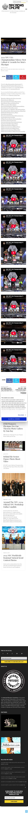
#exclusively (18, 84)
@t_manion (15, 107)
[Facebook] (3, 653)
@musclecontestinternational (8, 115)
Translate (23, 2)
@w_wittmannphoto (6, 111)
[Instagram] (12, 653)
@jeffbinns (13, 109)
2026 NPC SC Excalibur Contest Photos (10, 781)
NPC (24, 69)
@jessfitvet (22, 111)
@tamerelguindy (5, 100)
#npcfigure (3, 123)
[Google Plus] (17, 653)
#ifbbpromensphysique (6, 128)
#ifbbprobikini (17, 130)
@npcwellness (13, 104)
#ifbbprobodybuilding (6, 125)
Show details (21, 415)
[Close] (25, 787)
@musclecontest (17, 98)
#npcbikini (8, 123)
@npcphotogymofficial (6, 107)
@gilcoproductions (15, 111)
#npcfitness (4, 120)
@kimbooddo (9, 98)
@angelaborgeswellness (6, 114)
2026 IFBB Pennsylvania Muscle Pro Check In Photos (13, 762)
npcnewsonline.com (15, 89)
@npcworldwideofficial (13, 103)
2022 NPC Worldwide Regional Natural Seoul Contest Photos (13, 557)
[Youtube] (22, 653)
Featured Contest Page (14, 95)
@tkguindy (11, 100)
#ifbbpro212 (15, 125)
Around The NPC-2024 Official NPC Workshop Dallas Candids (13, 504)
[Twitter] (7, 653)
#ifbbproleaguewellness (6, 131)
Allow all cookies (14, 419)
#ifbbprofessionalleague (7, 119)
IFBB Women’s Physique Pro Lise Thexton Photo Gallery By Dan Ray (13, 427)
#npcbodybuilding (17, 119)
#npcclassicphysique (6, 122)
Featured (8, 69)
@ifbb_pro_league (5, 104)
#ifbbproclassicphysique (7, 126)
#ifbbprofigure (15, 128)
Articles (4, 69)
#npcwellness (15, 123)
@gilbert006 (4, 112)
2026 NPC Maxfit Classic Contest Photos (10, 784)
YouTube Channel (19, 87)
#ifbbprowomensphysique (7, 130)
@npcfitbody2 (4, 103)
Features (20, 69)
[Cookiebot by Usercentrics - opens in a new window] (21, 393)
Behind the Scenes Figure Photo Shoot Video (11, 459)
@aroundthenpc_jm (5, 109)
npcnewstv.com (4, 89)
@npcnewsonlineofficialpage (8, 85)
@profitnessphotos (10, 84)
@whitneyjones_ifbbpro (12, 112)
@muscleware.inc (19, 115)
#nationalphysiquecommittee (8, 117)
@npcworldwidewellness (7, 106)
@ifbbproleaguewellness (18, 106)
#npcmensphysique (11, 120)
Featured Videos (14, 69)
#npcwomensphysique (16, 122)
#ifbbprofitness (16, 126)
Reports (3, 70)
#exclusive (3, 93)
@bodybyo (3, 98)
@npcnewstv (18, 85)
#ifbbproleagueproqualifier (18, 131)
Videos (6, 70)
